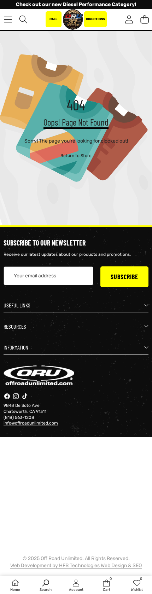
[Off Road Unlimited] (72, 19)
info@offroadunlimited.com (31, 423)
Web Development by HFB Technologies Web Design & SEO (76, 566)
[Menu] (8, 19)
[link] (76, 156)
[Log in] (129, 19)
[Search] (23, 19)
